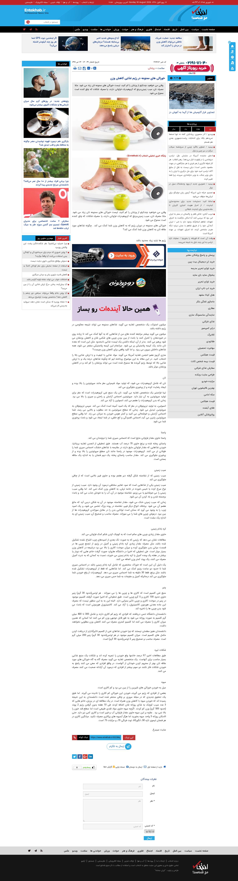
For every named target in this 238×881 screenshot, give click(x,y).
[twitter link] (29, 850)
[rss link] (41, 850)
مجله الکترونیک (41, 2)
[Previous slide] (180, 78)
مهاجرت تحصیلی (206, 348)
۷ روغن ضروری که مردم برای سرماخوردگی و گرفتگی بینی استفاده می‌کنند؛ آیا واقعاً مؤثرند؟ (45, 254)
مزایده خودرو (208, 381)
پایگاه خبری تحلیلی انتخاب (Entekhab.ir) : (146, 156)
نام (153, 785)
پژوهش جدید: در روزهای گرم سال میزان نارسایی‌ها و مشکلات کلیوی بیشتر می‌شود (46, 102)
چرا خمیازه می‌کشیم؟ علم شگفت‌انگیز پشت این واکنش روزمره (45, 245)
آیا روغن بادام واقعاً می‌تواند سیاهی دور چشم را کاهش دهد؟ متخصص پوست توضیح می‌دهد (45, 295)
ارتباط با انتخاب (87, 2)
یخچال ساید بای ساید (204, 275)
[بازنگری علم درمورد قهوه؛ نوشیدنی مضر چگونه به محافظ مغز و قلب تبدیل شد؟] (46, 123)
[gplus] (85, 756)
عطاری (211, 308)
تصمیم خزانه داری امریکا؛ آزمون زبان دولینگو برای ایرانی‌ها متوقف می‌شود (191, 194)
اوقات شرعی (55, 2)
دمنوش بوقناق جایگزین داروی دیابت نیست (48, 261)
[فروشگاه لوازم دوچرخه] (119, 283)
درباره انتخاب (173, 861)
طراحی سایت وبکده (205, 375)
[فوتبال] (232, 56)
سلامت (94, 29)
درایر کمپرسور (208, 328)
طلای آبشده (209, 408)
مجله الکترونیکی (114, 861)
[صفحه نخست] (232, 45)
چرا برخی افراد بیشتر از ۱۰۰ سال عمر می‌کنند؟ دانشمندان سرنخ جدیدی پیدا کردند (46, 183)
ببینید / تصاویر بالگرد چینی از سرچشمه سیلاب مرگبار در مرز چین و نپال (191, 149)
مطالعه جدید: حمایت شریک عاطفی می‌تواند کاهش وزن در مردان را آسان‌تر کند (168, 41)
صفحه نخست (208, 29)
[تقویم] (232, 62)
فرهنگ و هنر (137, 29)
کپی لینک (129, 737)
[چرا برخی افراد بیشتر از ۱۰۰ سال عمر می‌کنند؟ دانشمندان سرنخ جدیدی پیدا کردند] (46, 163)
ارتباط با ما (160, 861)
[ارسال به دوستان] (79, 68)
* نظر (152, 801)
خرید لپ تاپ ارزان (205, 288)
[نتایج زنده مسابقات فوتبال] (232, 67)
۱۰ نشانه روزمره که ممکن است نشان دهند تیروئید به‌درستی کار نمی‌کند (45, 303)
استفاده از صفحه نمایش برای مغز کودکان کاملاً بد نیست (45, 267)
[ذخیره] (84, 68)
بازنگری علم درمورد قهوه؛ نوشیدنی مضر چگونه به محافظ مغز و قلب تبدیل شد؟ (46, 143)
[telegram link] (35, 850)
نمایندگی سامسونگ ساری (202, 315)
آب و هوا (66, 2)
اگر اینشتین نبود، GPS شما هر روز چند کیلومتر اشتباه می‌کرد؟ (44, 41)
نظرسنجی (29, 2)
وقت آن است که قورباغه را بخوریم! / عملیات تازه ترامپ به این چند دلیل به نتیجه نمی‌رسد (191, 240)
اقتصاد (167, 29)
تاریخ (174, 29)
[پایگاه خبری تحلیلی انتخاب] (202, 14)
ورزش (116, 29)
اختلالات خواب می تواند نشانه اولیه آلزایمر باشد (47, 279)
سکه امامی (209, 395)
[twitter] (24, 29)
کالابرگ (211, 335)
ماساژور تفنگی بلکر (205, 302)
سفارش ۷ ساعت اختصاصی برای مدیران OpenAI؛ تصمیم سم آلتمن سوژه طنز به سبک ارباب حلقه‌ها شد (46, 224)
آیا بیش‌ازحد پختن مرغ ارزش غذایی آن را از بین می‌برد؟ (45, 286)
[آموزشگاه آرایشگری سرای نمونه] (119, 309)
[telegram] (30, 29)
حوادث (125, 29)
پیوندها (76, 2)
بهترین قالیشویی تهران (203, 388)
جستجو (91, 861)
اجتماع (158, 29)
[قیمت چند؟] (232, 51)
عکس (77, 29)
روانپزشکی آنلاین (206, 415)
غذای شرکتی (208, 321)
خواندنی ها (105, 29)
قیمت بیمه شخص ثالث (203, 361)
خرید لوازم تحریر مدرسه (203, 268)
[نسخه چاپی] (75, 68)
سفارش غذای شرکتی (204, 368)
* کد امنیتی (150, 826)
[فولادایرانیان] (119, 255)
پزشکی (151, 68)
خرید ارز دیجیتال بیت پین (201, 262)
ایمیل (152, 793)
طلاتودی (210, 341)
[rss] (36, 29)
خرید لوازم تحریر (206, 282)
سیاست (195, 29)
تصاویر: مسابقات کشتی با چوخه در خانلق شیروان (193, 113)
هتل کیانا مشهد (207, 295)
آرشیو (83, 861)
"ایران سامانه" (160, 870)
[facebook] (79, 756)
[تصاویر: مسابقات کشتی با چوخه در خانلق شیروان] (191, 96)
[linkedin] (90, 756)
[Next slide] (171, 78)
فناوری (149, 29)
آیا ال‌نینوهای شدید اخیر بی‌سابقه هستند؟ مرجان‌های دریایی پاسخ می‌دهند (106, 41)
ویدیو (85, 29)
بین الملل (184, 29)
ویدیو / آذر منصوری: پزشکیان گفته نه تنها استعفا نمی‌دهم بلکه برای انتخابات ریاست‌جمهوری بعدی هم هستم (191, 138)
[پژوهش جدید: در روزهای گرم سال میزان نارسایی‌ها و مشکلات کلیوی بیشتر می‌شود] (46, 83)
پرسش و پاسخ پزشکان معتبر (200, 255)
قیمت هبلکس (208, 355)
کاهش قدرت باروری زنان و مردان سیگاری (49, 274)
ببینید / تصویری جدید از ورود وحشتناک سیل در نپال (191, 185)
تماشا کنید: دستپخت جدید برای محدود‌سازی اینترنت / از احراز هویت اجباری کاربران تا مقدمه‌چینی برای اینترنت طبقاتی (191, 205)
